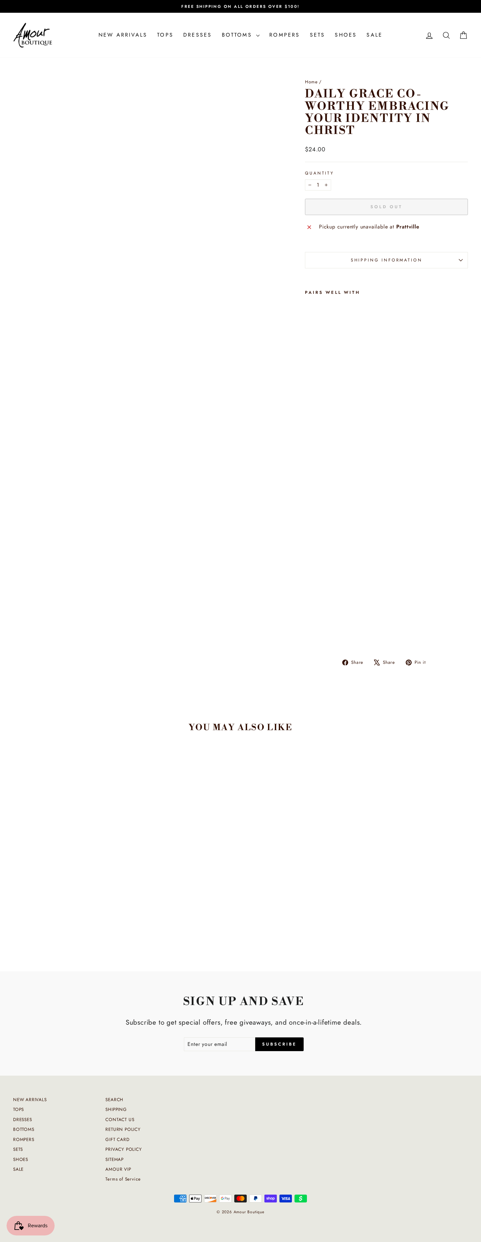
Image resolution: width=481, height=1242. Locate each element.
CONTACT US (119, 1119)
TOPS (165, 35)
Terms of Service (123, 1179)
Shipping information (386, 260)
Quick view (67, 903)
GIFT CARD (117, 1139)
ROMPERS (284, 35)
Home (311, 81)
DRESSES (197, 35)
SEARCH (114, 1099)
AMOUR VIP (118, 1169)
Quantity (319, 173)
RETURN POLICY (122, 1129)
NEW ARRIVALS (122, 35)
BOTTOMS (238, 35)
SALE (374, 35)
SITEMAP (114, 1159)
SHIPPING (116, 1109)
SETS (317, 35)
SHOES (346, 35)
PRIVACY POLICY (123, 1149)
